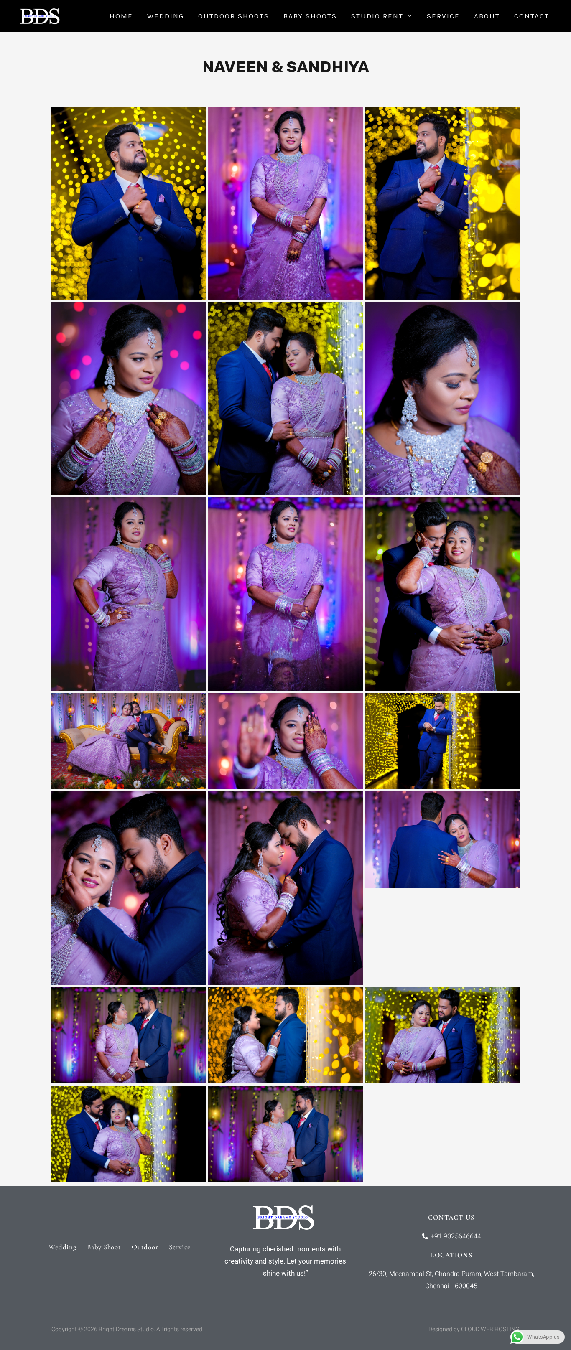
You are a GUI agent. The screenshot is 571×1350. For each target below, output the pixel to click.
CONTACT (531, 16)
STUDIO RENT (377, 16)
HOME (121, 16)
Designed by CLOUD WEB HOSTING (474, 1329)
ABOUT (487, 16)
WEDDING (165, 16)
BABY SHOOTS (310, 16)
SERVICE (443, 16)
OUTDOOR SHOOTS (233, 16)
